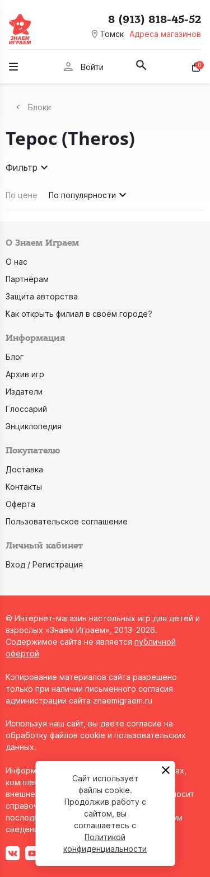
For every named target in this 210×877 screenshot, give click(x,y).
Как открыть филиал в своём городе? (79, 313)
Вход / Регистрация (44, 564)
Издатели (24, 391)
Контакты (24, 486)
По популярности (82, 195)
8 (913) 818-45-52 (154, 19)
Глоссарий (26, 409)
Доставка (24, 469)
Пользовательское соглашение (67, 521)
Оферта (20, 504)
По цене (22, 195)
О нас (16, 261)
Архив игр (25, 374)
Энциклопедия (34, 426)
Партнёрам (27, 279)
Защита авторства (42, 296)
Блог (15, 357)
